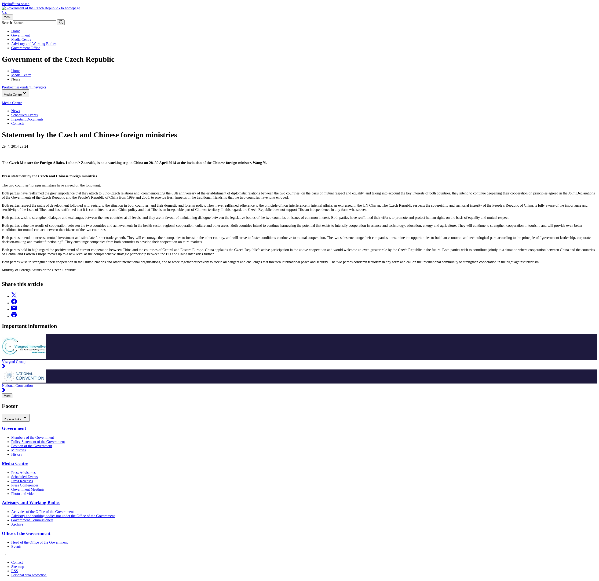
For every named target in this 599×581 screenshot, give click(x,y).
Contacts (17, 123)
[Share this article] (14, 296)
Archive (17, 524)
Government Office (25, 48)
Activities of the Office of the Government (42, 512)
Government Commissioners (32, 520)
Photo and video (23, 494)
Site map (17, 567)
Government (20, 35)
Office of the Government (26, 533)
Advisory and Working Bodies (33, 44)
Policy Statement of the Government (38, 442)
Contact (17, 562)
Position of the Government (31, 446)
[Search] (61, 22)
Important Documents (27, 119)
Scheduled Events (24, 115)
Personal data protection (29, 575)
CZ (4, 12)
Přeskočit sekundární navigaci (24, 87)
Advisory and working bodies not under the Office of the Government (63, 516)
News (15, 111)
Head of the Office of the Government (39, 542)
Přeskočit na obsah (15, 4)
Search (7, 23)
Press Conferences (24, 485)
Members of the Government (32, 437)
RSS (14, 571)
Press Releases (22, 481)
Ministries (18, 450)
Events (16, 546)
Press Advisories (23, 473)
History (16, 454)
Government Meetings (27, 489)
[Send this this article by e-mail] (14, 309)
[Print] (14, 316)
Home (15, 31)
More (7, 396)
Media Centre (21, 39)
